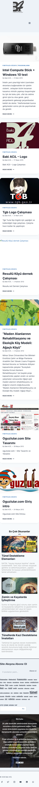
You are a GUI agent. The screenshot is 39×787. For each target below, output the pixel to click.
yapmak (26, 696)
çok (29, 699)
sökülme (16, 693)
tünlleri (13, 696)
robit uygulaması (5, 693)
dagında (9, 682)
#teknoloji (12, 679)
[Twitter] (8, 782)
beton (35, 679)
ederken (27, 682)
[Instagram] (14, 782)
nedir (15, 688)
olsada (32, 688)
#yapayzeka (22, 679)
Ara (23, 709)
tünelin (8, 696)
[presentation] (19, 49)
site (12, 693)
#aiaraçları (4, 679)
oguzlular (20, 688)
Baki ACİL (8, 78)
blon (4, 682)
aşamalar (30, 679)
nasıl (10, 688)
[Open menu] (30, 23)
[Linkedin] (27, 782)
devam (22, 682)
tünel (33, 692)
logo (6, 688)
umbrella (19, 696)
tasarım (26, 693)
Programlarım (23, 65)
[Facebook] (2, 782)
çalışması (24, 699)
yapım (35, 696)
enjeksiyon (34, 682)
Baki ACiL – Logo (15, 157)
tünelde (2, 696)
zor (6, 699)
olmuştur (26, 688)
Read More (8, 114)
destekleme (16, 682)
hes (6, 685)
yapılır (31, 696)
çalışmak (18, 699)
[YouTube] (20, 782)
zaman (2, 699)
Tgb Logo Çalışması (17, 212)
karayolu (22, 685)
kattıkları (29, 685)
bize (1, 682)
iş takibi (16, 685)
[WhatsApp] (33, 782)
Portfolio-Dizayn (10, 65)
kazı (2, 688)
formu (2, 685)
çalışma (11, 699)
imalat (11, 685)
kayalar (34, 685)
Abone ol (32, 671)
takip (21, 693)
